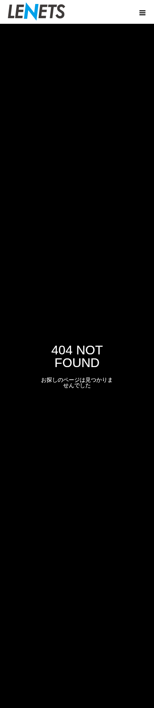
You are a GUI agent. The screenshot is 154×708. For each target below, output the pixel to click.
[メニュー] (142, 12)
